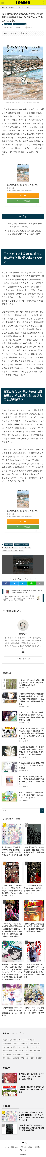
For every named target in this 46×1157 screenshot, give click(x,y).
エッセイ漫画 (7, 1043)
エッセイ (14, 548)
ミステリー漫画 (7, 1051)
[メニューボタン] (2, 2)
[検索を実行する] (42, 810)
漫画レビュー (8, 24)
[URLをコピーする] (40, 583)
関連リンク (23, 1150)
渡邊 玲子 (23, 634)
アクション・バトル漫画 (26, 1040)
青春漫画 (39, 1058)
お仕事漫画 (13, 1040)
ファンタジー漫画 (24, 1047)
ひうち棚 (7, 548)
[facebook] (20, 1143)
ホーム (7, 1147)
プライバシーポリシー (27, 1147)
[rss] (26, 1143)
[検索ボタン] (43, 2)
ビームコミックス (24, 548)
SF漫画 (5, 1040)
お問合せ (38, 1147)
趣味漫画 (16, 1058)
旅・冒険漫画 (7, 1054)
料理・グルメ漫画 (34, 1051)
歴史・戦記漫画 (18, 1054)
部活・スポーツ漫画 (27, 1058)
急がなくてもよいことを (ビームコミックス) (22, 185)
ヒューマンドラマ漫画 (20, 24)
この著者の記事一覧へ (23, 659)
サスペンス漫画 (34, 1043)
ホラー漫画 (35, 1047)
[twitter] (23, 652)
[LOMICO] (23, 2)
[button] (6, 583)
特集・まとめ (7, 1058)
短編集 (21, 551)
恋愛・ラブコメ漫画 (21, 1051)
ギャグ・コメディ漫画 (20, 1043)
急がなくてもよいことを (10, 551)
